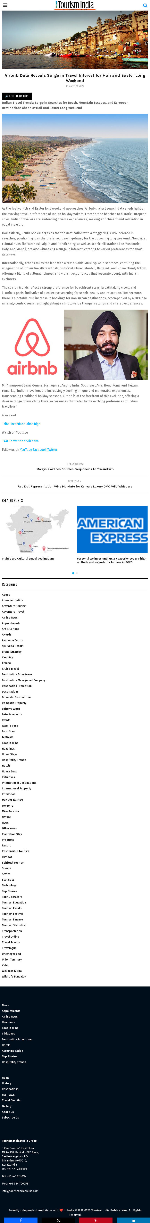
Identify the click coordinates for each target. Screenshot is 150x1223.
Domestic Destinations (16, 697)
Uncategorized (11, 954)
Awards (6, 634)
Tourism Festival (12, 914)
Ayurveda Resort (12, 646)
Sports (6, 868)
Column (7, 663)
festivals (7, 737)
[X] (58, 1220)
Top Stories (9, 891)
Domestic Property (14, 703)
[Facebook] (21, 1220)
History (6, 1083)
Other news (9, 828)
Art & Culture (10, 629)
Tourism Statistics (13, 925)
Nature (6, 817)
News (5, 822)
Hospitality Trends (14, 760)
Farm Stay (8, 731)
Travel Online (10, 936)
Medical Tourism (12, 800)
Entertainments (12, 714)
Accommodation (12, 600)
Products (8, 840)
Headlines (8, 748)
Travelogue (9, 948)
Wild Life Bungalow (14, 976)
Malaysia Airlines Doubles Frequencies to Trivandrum (75, 469)
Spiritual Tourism (13, 862)
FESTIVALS (8, 1094)
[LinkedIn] (133, 1220)
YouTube (26, 450)
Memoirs (7, 805)
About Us (8, 1112)
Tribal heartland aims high (21, 424)
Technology (9, 885)
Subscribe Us (10, 1117)
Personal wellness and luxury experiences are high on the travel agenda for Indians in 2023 (111, 560)
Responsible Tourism (15, 851)
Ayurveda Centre (12, 640)
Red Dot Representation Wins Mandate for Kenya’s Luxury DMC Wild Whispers (75, 486)
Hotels (6, 765)
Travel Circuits (11, 1100)
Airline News (10, 617)
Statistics (8, 879)
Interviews (8, 794)
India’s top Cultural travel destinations (28, 558)
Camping (7, 657)
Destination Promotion (17, 686)
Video (5, 965)
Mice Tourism (10, 811)
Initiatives (8, 777)
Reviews (7, 857)
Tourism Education (14, 902)
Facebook (39, 450)
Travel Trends (11, 942)
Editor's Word (11, 709)
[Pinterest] (95, 1220)
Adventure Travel (13, 611)
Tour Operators (12, 897)
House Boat (9, 771)
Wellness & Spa (12, 971)
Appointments (11, 623)
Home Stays (9, 754)
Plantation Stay (12, 834)
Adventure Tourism (14, 606)
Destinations (10, 691)
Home (5, 1077)
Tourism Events (11, 908)
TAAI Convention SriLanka (20, 441)
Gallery (6, 1106)
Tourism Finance (12, 919)
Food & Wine (10, 743)
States (6, 874)
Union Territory (12, 959)
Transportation (12, 931)
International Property (16, 788)
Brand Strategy (11, 651)
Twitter (52, 450)
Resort (6, 845)
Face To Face (10, 726)
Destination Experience (17, 674)
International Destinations (19, 783)
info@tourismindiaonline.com (20, 1191)
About (6, 594)
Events (6, 720)
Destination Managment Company (24, 680)
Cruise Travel (10, 668)
